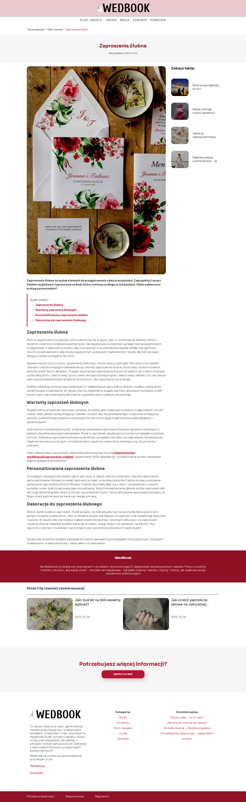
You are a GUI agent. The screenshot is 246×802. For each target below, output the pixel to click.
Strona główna (36, 29)
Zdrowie (140, 20)
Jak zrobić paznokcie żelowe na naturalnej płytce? (189, 602)
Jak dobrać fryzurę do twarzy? (187, 723)
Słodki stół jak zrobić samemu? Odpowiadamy (203, 111)
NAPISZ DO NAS (123, 674)
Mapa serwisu (74, 796)
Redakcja (37, 766)
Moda (125, 20)
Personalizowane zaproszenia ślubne (61, 315)
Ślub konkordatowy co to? (205, 87)
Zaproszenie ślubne (49, 305)
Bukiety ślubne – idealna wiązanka (187, 728)
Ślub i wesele (91, 20)
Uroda (111, 20)
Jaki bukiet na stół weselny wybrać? (98, 602)
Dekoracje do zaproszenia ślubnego (60, 320)
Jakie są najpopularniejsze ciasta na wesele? (204, 135)
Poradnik (158, 20)
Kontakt (36, 773)
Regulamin (102, 796)
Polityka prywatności (41, 796)
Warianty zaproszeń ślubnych (55, 310)
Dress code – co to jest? (187, 717)
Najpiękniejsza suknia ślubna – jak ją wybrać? (205, 159)
